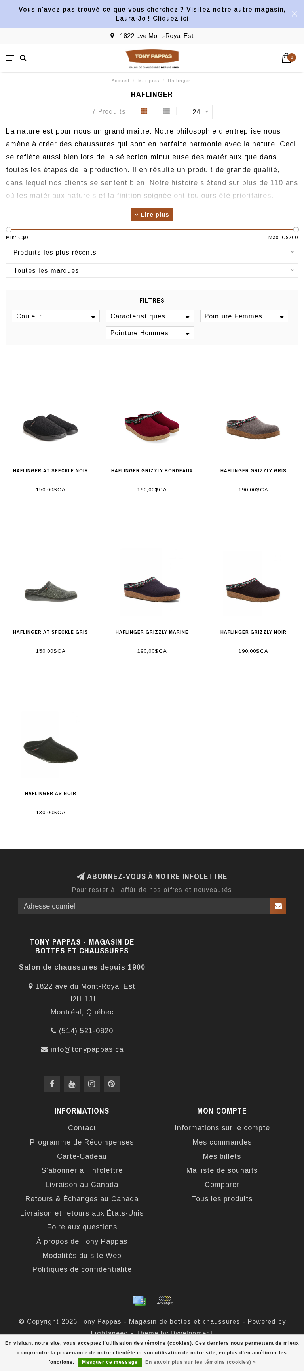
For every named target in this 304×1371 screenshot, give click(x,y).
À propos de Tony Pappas (81, 1241)
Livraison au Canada (82, 1185)
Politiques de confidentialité (82, 1269)
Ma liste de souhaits (222, 1170)
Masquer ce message (110, 1362)
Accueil (120, 80)
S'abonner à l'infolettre (82, 1170)
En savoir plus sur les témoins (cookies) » (200, 1362)
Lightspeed (109, 1332)
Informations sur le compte (222, 1128)
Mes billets (222, 1156)
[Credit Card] (139, 1301)
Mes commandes (222, 1142)
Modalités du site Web (82, 1256)
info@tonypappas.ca (87, 1049)
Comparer (222, 1185)
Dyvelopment (192, 1332)
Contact (82, 1128)
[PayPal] (165, 1301)
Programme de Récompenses (82, 1142)
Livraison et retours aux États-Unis (82, 1213)
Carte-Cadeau (82, 1156)
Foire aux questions (82, 1227)
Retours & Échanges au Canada (82, 1199)
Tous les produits (222, 1199)
